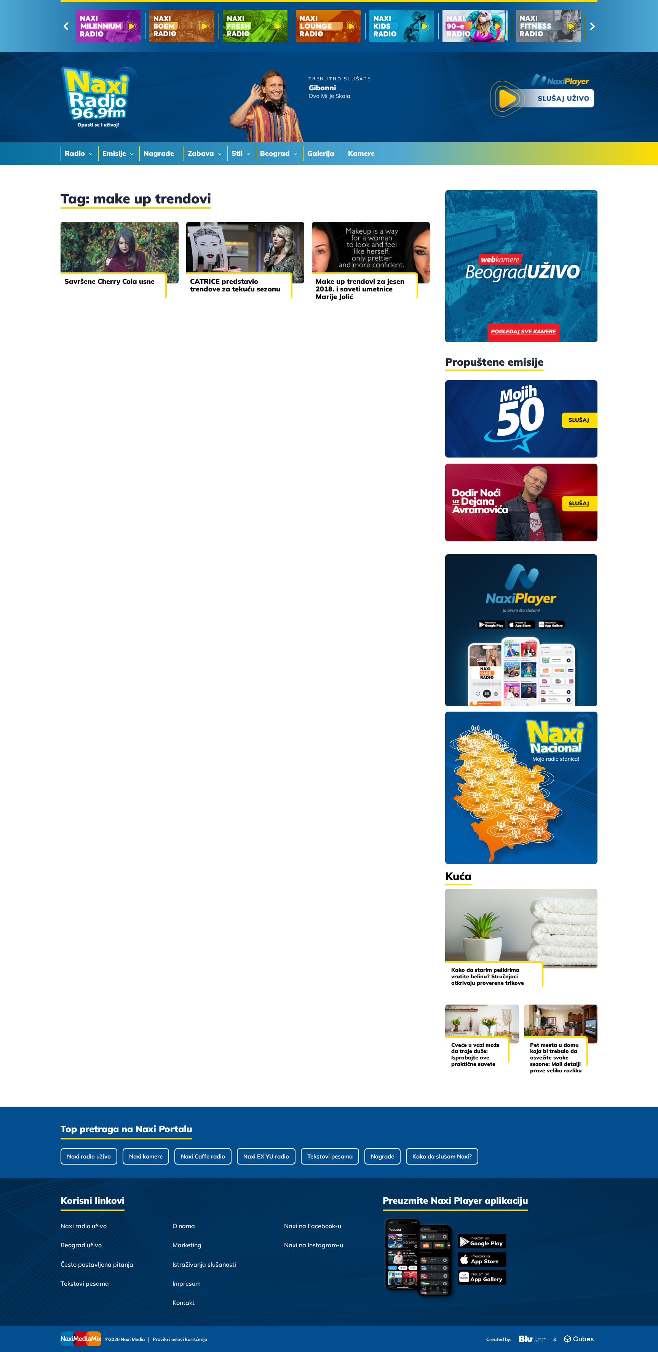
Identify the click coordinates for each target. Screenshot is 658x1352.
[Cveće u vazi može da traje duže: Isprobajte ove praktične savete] (482, 1024)
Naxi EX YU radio (266, 1156)
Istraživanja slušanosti (204, 1264)
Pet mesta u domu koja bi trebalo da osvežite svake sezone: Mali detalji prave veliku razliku (556, 1058)
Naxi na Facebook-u (312, 1226)
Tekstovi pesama (330, 1156)
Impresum (186, 1283)
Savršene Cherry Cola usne (109, 281)
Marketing (186, 1245)
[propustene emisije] (521, 419)
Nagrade (382, 1156)
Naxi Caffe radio (203, 1156)
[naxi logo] (99, 97)
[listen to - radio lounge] (181, 26)
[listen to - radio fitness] (401, 26)
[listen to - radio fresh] (108, 26)
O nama (183, 1226)
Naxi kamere (146, 1156)
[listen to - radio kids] (255, 26)
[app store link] (482, 1260)
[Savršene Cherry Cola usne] (120, 252)
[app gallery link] (482, 1278)
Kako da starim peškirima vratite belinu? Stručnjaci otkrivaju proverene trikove (487, 976)
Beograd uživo (81, 1245)
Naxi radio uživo (89, 1156)
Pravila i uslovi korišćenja (180, 1339)
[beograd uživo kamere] (521, 267)
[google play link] (482, 1242)
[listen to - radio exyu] (475, 26)
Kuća (458, 876)
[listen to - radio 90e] (328, 26)
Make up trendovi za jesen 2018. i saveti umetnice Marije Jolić (360, 289)
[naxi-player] (521, 631)
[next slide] (592, 26)
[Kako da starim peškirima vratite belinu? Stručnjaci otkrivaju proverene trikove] (521, 928)
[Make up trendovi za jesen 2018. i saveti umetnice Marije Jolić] (371, 252)
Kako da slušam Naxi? (442, 1156)
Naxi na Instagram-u (313, 1245)
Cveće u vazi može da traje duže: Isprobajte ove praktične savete (475, 1054)
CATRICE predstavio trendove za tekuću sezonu (235, 285)
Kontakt (183, 1302)
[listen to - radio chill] (548, 26)
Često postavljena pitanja (97, 1264)
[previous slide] (66, 26)
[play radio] (542, 97)
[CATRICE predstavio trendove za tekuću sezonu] (245, 252)
